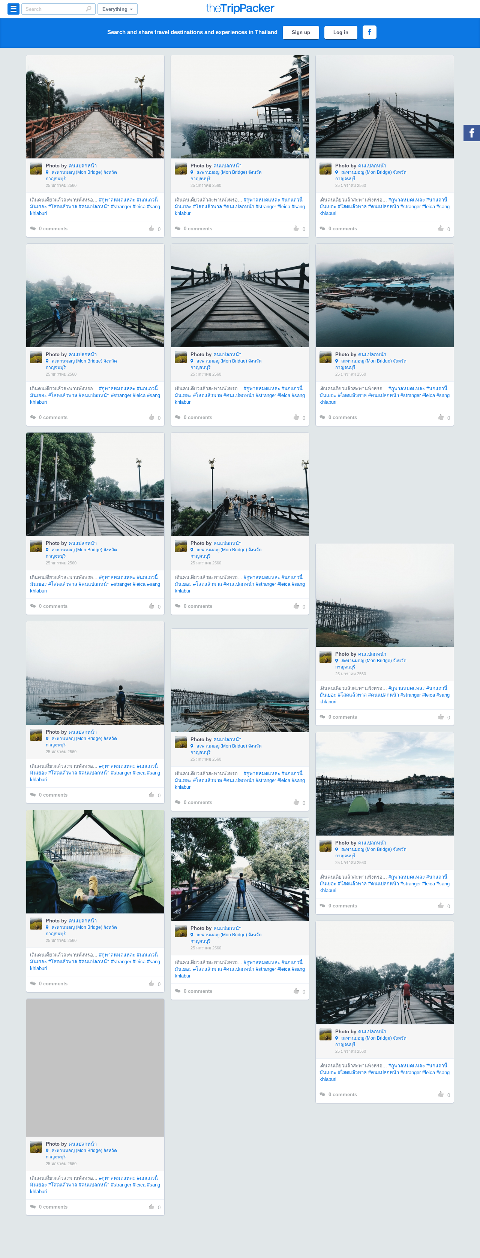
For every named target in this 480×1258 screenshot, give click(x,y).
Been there (99, 95)
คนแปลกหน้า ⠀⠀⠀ (89, 166)
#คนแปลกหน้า (94, 206)
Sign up (301, 32)
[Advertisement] (384, 484)
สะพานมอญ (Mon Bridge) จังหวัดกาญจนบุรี (81, 175)
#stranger (121, 206)
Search (88, 8)
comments (53, 228)
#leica (139, 206)
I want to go (100, 118)
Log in (340, 32)
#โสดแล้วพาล (62, 206)
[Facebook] (472, 133)
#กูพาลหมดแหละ (117, 200)
